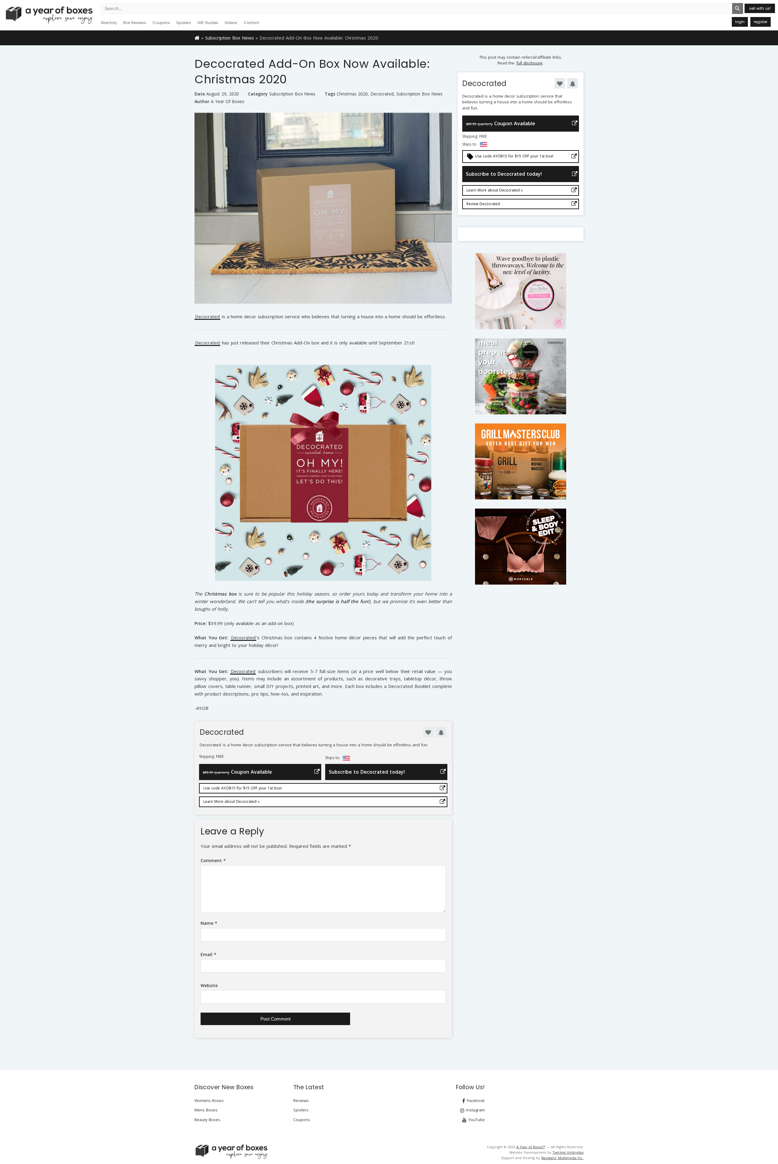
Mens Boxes (206, 1110)
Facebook (475, 1100)
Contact (251, 22)
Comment (213, 860)
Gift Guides (207, 22)
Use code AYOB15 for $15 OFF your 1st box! (242, 788)
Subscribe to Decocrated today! (367, 772)
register (760, 21)
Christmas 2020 (352, 94)
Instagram (475, 1110)
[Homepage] (197, 37)
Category (258, 94)
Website (209, 985)
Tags (330, 94)
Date (199, 94)
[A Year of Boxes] (230, 1151)
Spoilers (183, 22)
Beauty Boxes (207, 1119)
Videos (231, 22)
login (740, 21)
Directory (109, 22)
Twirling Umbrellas (568, 1152)
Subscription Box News (229, 38)
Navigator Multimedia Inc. (562, 1157)
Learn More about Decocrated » (231, 801)
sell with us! (760, 8)
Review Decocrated (483, 203)
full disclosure (529, 63)
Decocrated (382, 94)
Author (201, 101)
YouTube (476, 1119)
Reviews (301, 1100)
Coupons (161, 22)
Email (208, 954)
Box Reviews (134, 22)
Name (209, 923)
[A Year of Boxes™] (49, 15)
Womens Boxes (209, 1100)
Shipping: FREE (211, 756)
